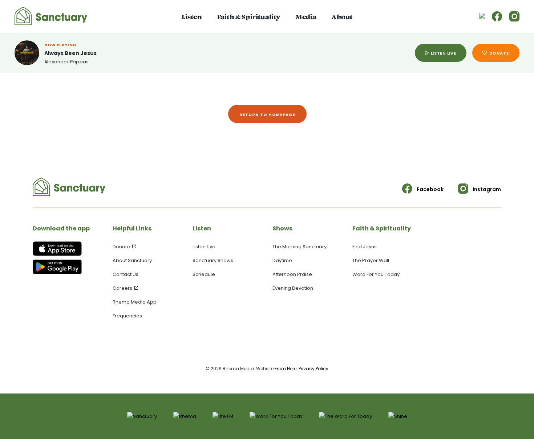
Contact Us (125, 274)
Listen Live (204, 246)
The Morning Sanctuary (299, 246)
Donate (122, 246)
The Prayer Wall (370, 260)
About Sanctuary (132, 260)
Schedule (204, 274)
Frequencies (127, 315)
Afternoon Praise (292, 274)
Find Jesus (364, 246)
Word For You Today (376, 274)
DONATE (499, 53)
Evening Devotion (292, 288)
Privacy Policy (313, 368)
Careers (123, 288)
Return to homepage (267, 115)
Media (305, 16)
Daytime (282, 260)
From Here (285, 368)
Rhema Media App (135, 301)
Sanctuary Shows (213, 260)
